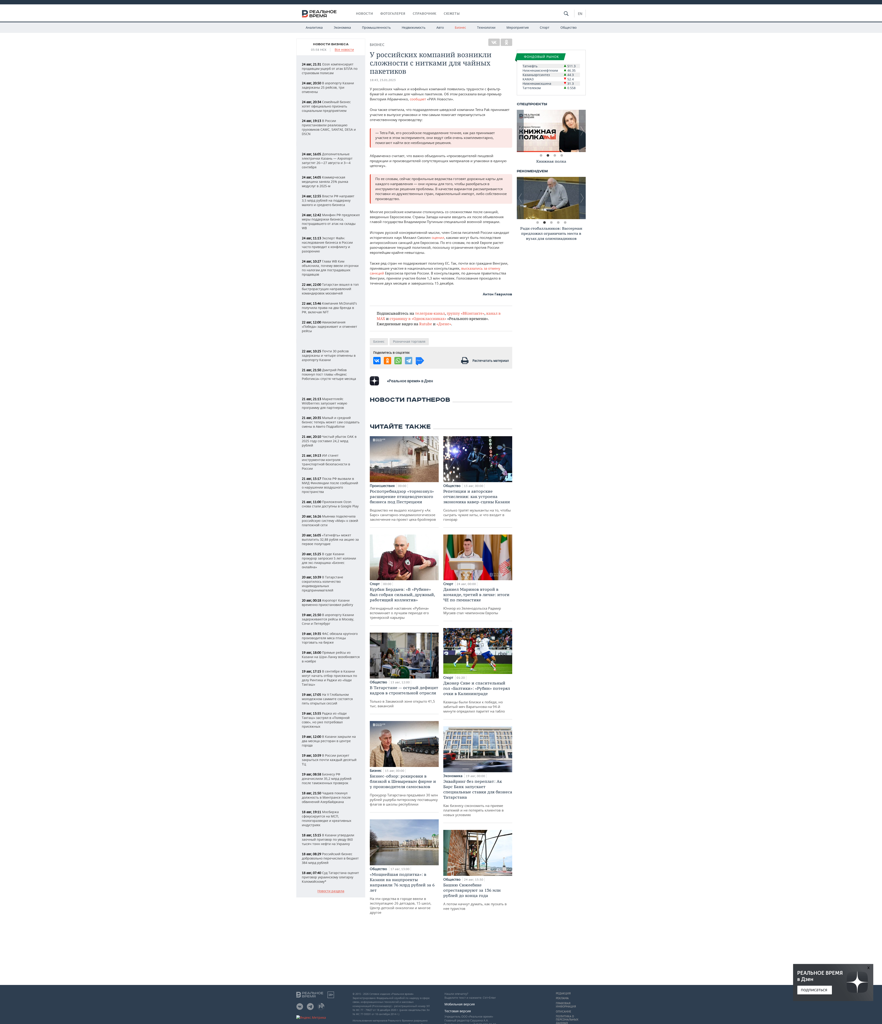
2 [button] (548, 155)
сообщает (418, 99)
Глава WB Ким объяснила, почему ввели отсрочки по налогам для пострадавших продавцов (330, 268)
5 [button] (565, 222)
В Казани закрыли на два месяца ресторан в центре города (329, 740)
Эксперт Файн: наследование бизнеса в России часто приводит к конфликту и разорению (327, 244)
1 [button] (541, 155)
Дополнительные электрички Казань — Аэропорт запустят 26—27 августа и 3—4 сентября (327, 160)
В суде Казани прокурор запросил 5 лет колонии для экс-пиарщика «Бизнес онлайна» (329, 560)
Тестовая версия (457, 1011)
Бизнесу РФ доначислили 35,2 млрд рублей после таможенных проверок (326, 778)
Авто (440, 27)
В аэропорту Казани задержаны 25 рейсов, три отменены (328, 87)
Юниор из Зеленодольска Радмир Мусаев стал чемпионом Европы (476, 601)
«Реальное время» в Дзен (410, 380)
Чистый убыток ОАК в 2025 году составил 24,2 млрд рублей (329, 440)
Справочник (424, 13)
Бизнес (460, 27)
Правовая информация (566, 1005)
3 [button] (554, 155)
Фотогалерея (392, 13)
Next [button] (582, 131)
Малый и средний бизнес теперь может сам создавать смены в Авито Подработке (330, 422)
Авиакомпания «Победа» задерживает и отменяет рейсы (329, 326)
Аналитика (314, 27)
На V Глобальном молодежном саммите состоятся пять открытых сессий (327, 698)
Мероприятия (517, 27)
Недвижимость (413, 27)
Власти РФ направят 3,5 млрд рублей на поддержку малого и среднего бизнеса (328, 200)
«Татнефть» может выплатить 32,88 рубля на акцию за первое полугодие (330, 539)
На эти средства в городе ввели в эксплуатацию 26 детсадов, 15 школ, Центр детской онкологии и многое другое (402, 893)
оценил (438, 237)
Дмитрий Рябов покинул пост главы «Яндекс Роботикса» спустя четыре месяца (329, 374)
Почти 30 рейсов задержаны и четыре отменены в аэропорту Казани (329, 355)
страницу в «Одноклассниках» (418, 318)
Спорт (544, 27)
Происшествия (383, 485)
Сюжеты (452, 13)
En (580, 13)
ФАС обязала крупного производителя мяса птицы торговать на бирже (330, 638)
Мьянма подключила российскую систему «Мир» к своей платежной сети (330, 520)
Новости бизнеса (331, 44)
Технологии (486, 27)
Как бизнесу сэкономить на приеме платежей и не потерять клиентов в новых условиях (477, 798)
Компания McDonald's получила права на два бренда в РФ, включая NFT (329, 307)
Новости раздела (330, 891)
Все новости (344, 49)
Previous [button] (520, 131)
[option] (551, 131)
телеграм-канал (430, 313)
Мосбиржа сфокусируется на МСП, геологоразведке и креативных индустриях (326, 818)
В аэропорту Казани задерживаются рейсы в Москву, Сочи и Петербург (328, 619)
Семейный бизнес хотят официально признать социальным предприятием (326, 106)
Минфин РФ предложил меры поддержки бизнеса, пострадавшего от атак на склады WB (331, 221)
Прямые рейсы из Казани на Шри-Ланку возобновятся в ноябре (331, 656)
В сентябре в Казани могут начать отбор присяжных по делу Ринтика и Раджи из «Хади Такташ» (329, 678)
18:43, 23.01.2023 (383, 80)
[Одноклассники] (506, 42)
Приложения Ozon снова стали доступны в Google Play (330, 504)
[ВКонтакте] (494, 42)
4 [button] (561, 155)
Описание (563, 1011)
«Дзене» (443, 323)
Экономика (342, 27)
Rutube (425, 323)
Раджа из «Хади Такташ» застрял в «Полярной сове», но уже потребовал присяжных (326, 720)
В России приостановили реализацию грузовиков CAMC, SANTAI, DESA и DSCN (329, 127)
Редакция (563, 993)
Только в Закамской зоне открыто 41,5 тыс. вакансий (404, 696)
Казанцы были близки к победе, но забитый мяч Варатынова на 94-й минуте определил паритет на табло (476, 696)
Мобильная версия (459, 1004)
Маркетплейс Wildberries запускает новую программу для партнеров (324, 403)
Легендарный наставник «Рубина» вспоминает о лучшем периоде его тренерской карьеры (402, 603)
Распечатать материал (490, 360)
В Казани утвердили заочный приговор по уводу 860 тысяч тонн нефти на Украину (328, 839)
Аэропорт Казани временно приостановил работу (327, 602)
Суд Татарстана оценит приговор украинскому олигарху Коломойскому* (330, 877)
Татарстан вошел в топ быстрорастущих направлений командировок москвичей (330, 288)
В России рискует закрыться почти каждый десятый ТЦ (329, 759)
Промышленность (376, 27)
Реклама (562, 998)
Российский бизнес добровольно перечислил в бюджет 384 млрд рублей (330, 858)
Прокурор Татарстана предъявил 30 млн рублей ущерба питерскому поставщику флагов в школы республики (404, 789)
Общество (568, 27)
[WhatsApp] (398, 360)
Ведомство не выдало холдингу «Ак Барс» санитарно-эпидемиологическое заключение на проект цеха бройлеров (403, 505)
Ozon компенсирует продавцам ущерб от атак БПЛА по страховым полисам (329, 68)
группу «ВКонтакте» (465, 313)
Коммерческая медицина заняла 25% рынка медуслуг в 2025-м (325, 181)
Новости (364, 13)
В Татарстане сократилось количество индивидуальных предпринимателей (322, 583)
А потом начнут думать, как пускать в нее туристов (475, 896)
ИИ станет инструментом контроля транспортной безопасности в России (326, 462)
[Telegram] (408, 360)
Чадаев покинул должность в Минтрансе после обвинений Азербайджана (326, 797)
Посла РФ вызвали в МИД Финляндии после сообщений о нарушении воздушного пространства (330, 485)
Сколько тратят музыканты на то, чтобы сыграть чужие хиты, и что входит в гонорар (477, 505)
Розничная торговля (409, 341)
